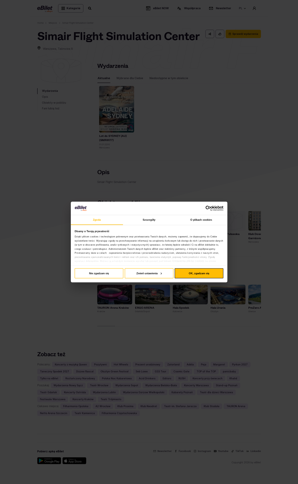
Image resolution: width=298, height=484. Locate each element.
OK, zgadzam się (199, 273)
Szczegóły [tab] (149, 219)
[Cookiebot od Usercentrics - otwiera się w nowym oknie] (208, 208)
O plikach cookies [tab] (201, 219)
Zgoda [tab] (97, 219)
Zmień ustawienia (147, 273)
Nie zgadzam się (99, 273)
